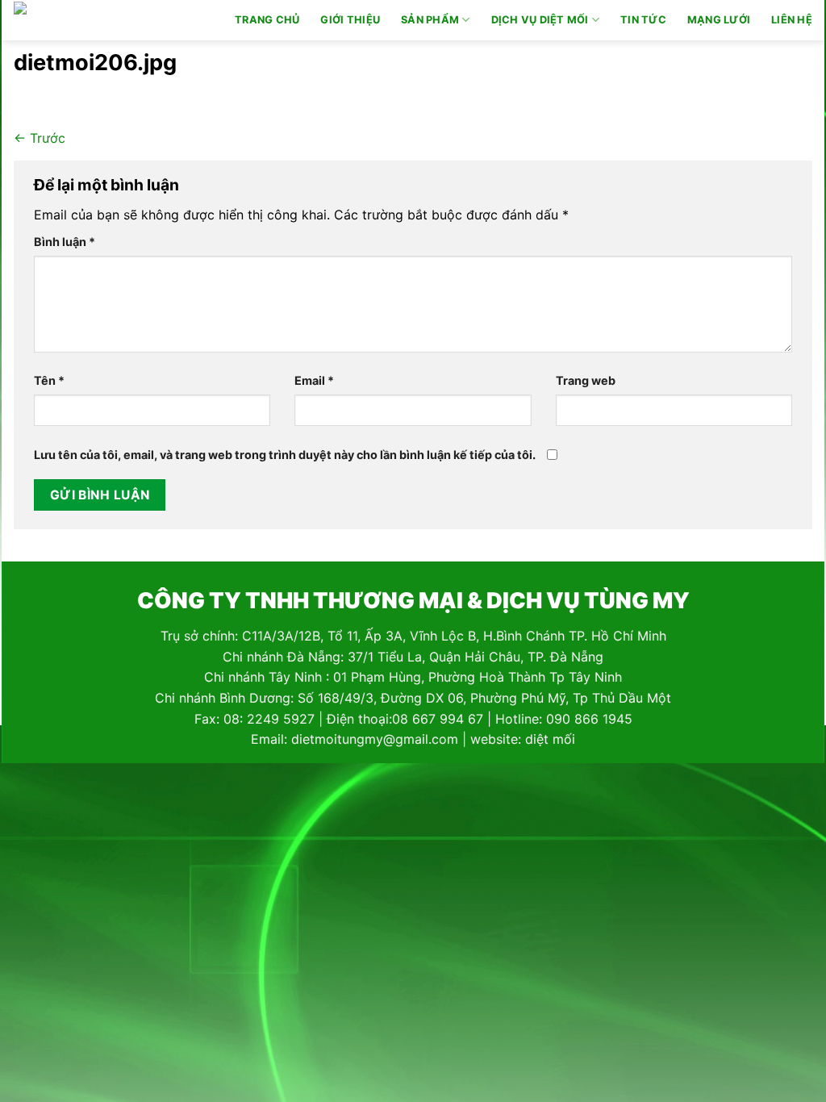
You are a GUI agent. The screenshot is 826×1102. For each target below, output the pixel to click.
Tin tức (643, 20)
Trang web (585, 380)
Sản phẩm (430, 20)
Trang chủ (267, 20)
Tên (49, 380)
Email (314, 380)
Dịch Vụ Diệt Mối (540, 20)
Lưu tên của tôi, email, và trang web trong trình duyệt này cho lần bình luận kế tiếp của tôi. (285, 454)
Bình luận (64, 241)
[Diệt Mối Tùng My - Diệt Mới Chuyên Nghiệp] (85, 20)
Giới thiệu (350, 20)
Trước (39, 138)
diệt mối (550, 739)
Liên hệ (791, 20)
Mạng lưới (718, 20)
